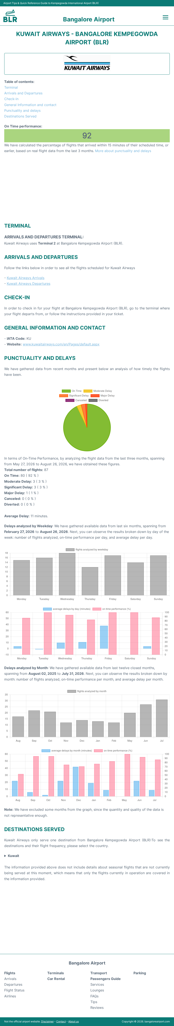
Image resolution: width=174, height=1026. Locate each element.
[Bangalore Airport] (10, 16)
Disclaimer (47, 1021)
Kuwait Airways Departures (28, 283)
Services (97, 984)
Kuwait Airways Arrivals (25, 278)
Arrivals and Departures (23, 93)
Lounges (97, 990)
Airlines (10, 996)
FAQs (94, 996)
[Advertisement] (87, 187)
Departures (13, 984)
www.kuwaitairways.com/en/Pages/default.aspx (61, 344)
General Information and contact (30, 105)
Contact (61, 1021)
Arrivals (10, 979)
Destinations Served (20, 116)
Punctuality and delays (22, 110)
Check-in (11, 99)
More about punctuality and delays (123, 151)
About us (73, 1021)
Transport (98, 973)
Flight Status (14, 990)
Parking (139, 973)
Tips (93, 1002)
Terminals (55, 973)
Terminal (11, 87)
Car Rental (56, 979)
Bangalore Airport (89, 19)
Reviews (97, 1007)
